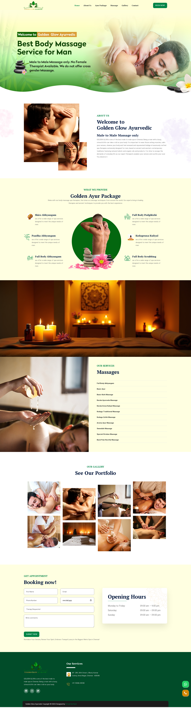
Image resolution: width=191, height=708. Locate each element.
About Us (87, 5)
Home (77, 5)
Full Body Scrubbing (144, 256)
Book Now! (160, 5)
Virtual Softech (71, 704)
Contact (135, 5)
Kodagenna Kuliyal (147, 235)
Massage (114, 5)
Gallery (125, 5)
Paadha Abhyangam (44, 235)
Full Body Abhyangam (48, 256)
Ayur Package (101, 5)
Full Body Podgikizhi (144, 214)
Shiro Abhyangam (45, 214)
